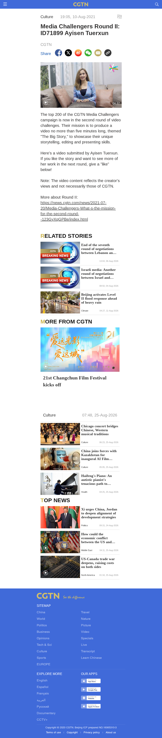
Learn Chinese (91, 658)
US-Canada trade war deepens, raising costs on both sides (98, 563)
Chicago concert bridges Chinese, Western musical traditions (99, 430)
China (41, 612)
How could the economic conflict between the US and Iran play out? (96, 538)
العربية (41, 700)
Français (43, 693)
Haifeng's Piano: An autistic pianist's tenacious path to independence (96, 480)
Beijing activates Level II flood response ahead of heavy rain (99, 298)
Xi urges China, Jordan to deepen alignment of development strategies (99, 513)
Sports (41, 658)
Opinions (43, 638)
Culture (42, 651)
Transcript (88, 651)
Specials (87, 638)
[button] (45, 102)
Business (43, 632)
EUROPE (43, 664)
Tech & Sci (44, 645)
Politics (42, 625)
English (42, 680)
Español (42, 687)
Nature (85, 619)
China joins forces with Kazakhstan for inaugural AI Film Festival (99, 455)
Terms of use (54, 732)
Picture (86, 625)
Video (85, 632)
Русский (43, 706)
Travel (85, 612)
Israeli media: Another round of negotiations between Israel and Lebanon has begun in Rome (98, 274)
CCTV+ (42, 719)
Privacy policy (92, 732)
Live (84, 645)
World (41, 619)
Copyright (72, 732)
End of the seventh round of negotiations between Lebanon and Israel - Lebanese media (99, 249)
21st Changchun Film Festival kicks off (74, 381)
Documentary (46, 713)
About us (111, 732)
